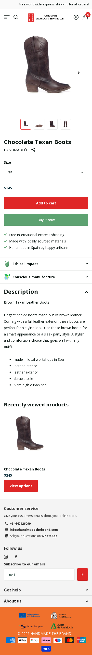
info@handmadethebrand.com (34, 530)
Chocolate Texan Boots (24, 469)
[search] (15, 17)
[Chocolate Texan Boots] (29, 438)
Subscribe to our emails (25, 564)
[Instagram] (6, 557)
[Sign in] (76, 17)
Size (7, 162)
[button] (78, 73)
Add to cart (46, 203)
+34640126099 (20, 523)
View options (21, 485)
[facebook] (16, 557)
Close (46, 590)
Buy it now (46, 219)
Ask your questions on (33, 536)
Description (21, 291)
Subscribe (82, 574)
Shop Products (7, 17)
